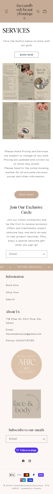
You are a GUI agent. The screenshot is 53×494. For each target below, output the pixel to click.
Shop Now (12, 292)
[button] (6, 11)
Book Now (12, 285)
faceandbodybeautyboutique (28, 485)
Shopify (37, 488)
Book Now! (26, 194)
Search (10, 299)
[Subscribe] (43, 254)
